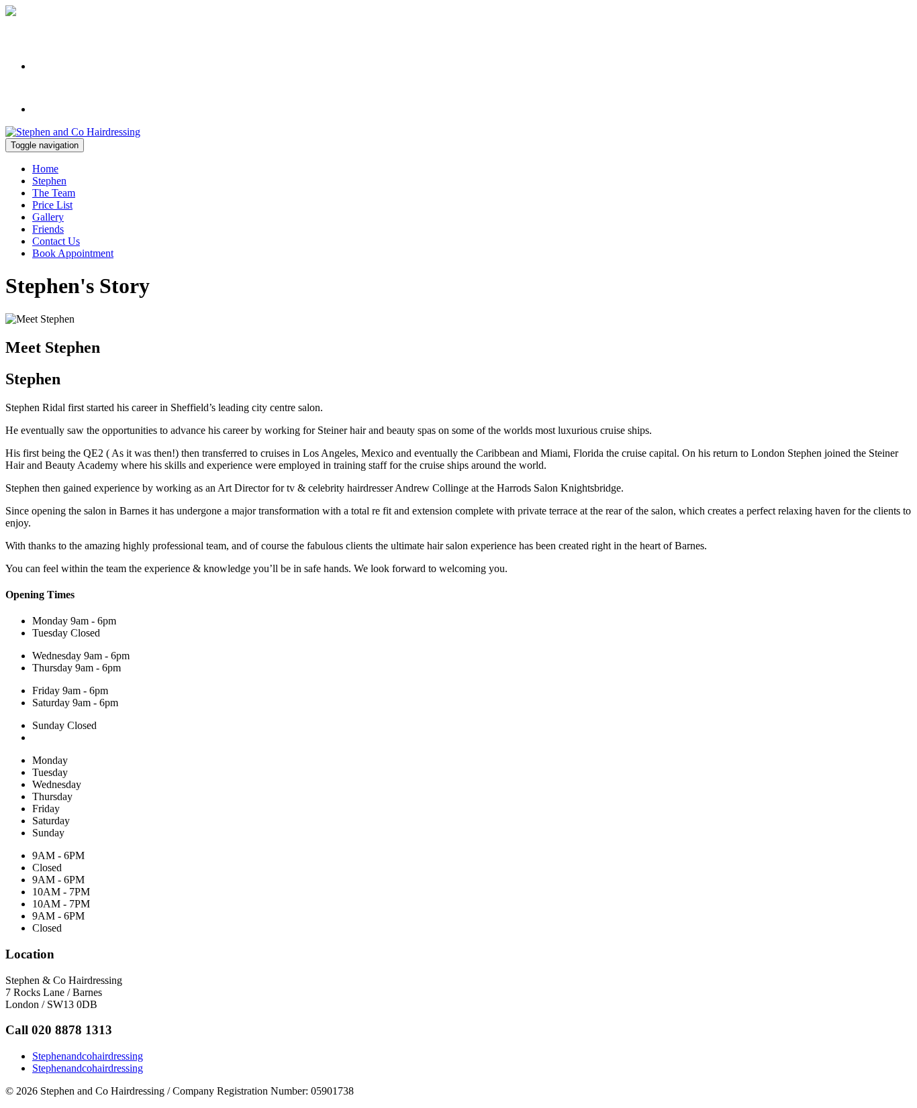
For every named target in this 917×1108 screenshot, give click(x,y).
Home (45, 168)
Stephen (49, 180)
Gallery (48, 217)
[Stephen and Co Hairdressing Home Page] (72, 131)
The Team (53, 193)
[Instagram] (63, 66)
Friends (48, 229)
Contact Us (56, 241)
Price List (52, 205)
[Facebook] (63, 109)
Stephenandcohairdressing (87, 1056)
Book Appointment (72, 253)
